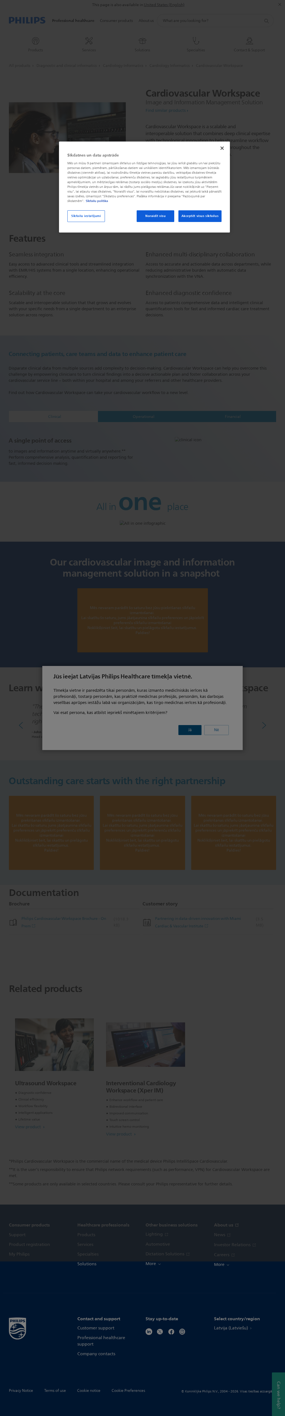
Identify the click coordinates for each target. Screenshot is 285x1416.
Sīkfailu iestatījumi (86, 216)
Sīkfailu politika (97, 201)
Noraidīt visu (155, 216)
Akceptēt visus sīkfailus (200, 216)
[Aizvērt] (222, 148)
